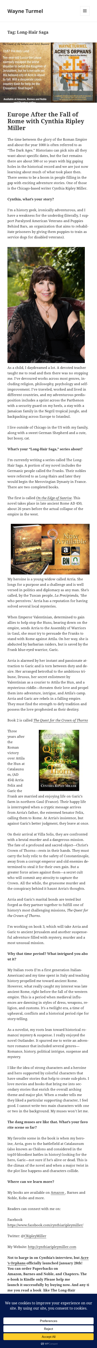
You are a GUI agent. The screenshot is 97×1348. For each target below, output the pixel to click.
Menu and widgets (85, 15)
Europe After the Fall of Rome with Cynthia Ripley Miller (45, 121)
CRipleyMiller (35, 1236)
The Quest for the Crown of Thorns (60, 720)
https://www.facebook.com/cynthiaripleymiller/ (45, 1225)
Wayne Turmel (25, 10)
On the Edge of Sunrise (54, 498)
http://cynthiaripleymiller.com (52, 1246)
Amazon (58, 1192)
